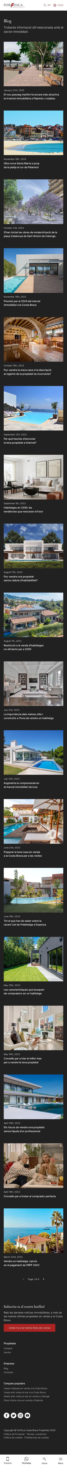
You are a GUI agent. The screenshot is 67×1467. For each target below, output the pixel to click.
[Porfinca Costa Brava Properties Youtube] (27, 1415)
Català (60, 5)
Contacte (8, 1372)
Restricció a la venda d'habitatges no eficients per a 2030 (24, 647)
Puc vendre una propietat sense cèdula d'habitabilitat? (21, 578)
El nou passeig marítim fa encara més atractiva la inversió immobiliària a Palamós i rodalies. (31, 96)
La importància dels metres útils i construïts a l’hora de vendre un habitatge (29, 716)
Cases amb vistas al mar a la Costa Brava (25, 1392)
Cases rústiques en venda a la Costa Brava (25, 1388)
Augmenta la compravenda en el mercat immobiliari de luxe (21, 784)
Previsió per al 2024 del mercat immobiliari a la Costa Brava (22, 303)
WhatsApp (26, 1463)
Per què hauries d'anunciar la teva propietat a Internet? (20, 440)
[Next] (44, 1279)
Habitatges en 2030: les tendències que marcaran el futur (23, 509)
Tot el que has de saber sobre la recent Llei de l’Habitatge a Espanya (25, 922)
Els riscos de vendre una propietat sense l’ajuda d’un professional (24, 1129)
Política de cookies (13, 1437)
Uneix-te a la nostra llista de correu (29, 1327)
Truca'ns (7, 1463)
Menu (60, 1463)
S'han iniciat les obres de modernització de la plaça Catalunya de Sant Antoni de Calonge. (30, 234)
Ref (49, 5)
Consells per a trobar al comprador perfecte (30, 1196)
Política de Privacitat (14, 1434)
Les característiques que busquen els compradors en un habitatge (24, 991)
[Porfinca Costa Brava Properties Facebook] (6, 1415)
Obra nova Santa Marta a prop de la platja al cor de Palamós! (21, 165)
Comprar (8, 1348)
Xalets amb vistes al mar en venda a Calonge (26, 1396)
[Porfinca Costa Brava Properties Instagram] (20, 1415)
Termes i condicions (36, 1434)
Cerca (44, 1463)
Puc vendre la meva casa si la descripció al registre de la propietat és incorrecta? (27, 371)
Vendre (7, 1352)
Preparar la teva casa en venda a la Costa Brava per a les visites (23, 853)
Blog (6, 1368)
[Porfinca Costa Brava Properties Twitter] (13, 1415)
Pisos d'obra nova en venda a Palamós (23, 1400)
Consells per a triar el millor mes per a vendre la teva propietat (23, 1060)
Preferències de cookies (36, 1437)
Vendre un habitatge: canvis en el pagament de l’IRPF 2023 (21, 1263)
